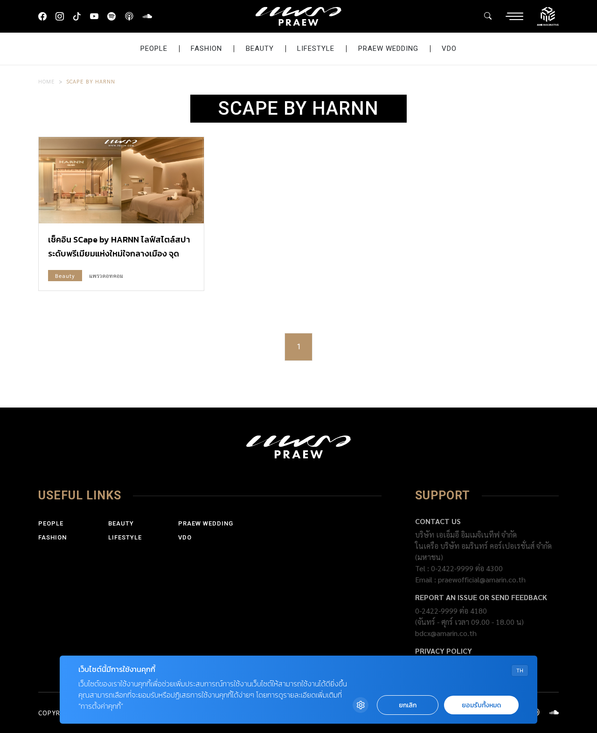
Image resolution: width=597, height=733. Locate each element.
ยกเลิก (408, 705)
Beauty (260, 48)
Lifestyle (315, 48)
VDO (449, 48)
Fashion (206, 48)
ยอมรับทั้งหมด (481, 705)
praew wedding (388, 48)
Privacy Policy (443, 651)
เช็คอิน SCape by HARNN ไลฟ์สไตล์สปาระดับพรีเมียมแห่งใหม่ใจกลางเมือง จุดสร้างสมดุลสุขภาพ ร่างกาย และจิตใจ (119, 253)
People (153, 48)
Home (46, 81)
